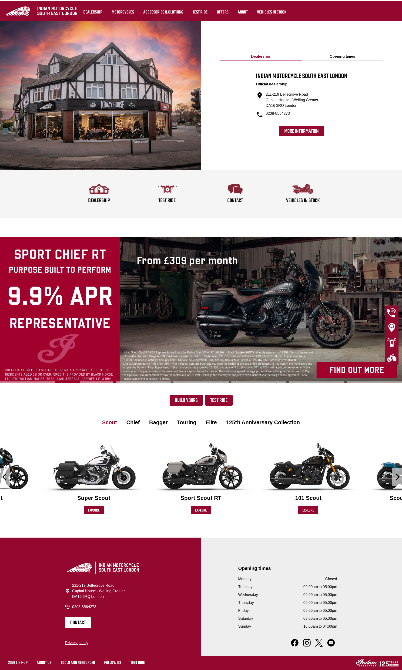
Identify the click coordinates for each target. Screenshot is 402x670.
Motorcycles (123, 12)
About (243, 12)
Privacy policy (76, 643)
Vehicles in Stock (271, 12)
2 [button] (85, 382)
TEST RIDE (200, 12)
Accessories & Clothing (163, 12)
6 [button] (316, 382)
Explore (94, 511)
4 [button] (201, 382)
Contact (78, 623)
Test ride (138, 663)
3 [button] (143, 382)
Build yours (186, 400)
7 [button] (374, 382)
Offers (222, 12)
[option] (201, 310)
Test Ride (219, 400)
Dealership (92, 12)
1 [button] (27, 382)
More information (301, 131)
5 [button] (258, 382)
